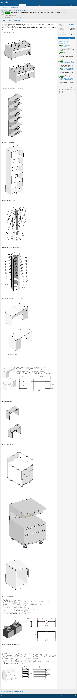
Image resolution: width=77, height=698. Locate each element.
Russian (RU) (5, 695)
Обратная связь (43, 695)
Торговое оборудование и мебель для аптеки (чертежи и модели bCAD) (67, 62)
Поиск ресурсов (14, 7)
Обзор (3, 20)
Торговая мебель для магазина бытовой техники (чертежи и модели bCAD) (67, 78)
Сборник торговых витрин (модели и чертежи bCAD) (66, 54)
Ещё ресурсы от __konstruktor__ (63, 42)
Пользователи (31, 5)
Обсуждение (16, 20)
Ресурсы (22, 5)
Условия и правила (52, 695)
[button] (8, 5)
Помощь (72, 695)
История (9, 20)
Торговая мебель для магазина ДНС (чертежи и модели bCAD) (67, 70)
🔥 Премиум (41, 5)
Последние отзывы (5, 7)
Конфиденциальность (63, 695)
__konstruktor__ (10, 17)
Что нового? (13, 5)
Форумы (4, 5)
